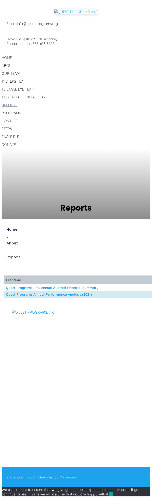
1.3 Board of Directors (23, 97)
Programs (11, 113)
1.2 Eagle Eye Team (18, 89)
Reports (9, 105)
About (8, 65)
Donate (9, 144)
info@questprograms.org (37, 23)
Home (7, 57)
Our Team (11, 73)
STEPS (7, 128)
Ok (111, 494)
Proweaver (68, 477)
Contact (10, 121)
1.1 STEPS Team (14, 81)
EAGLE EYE (10, 136)
